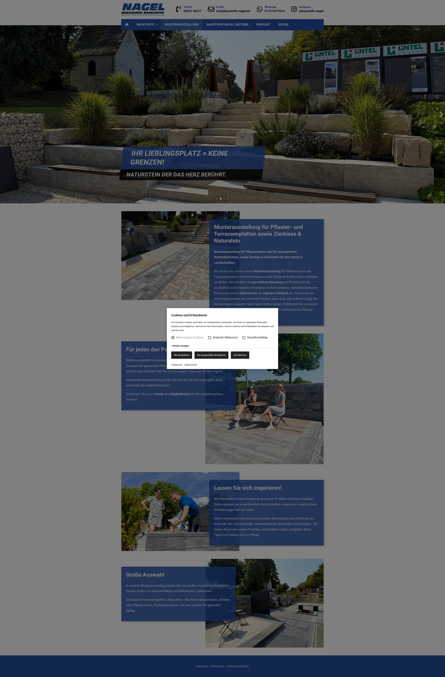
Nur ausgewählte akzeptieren (211, 355)
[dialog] (222, 338)
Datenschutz (190, 364)
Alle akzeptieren (181, 355)
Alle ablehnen (240, 355)
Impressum (177, 364)
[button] (209, 337)
